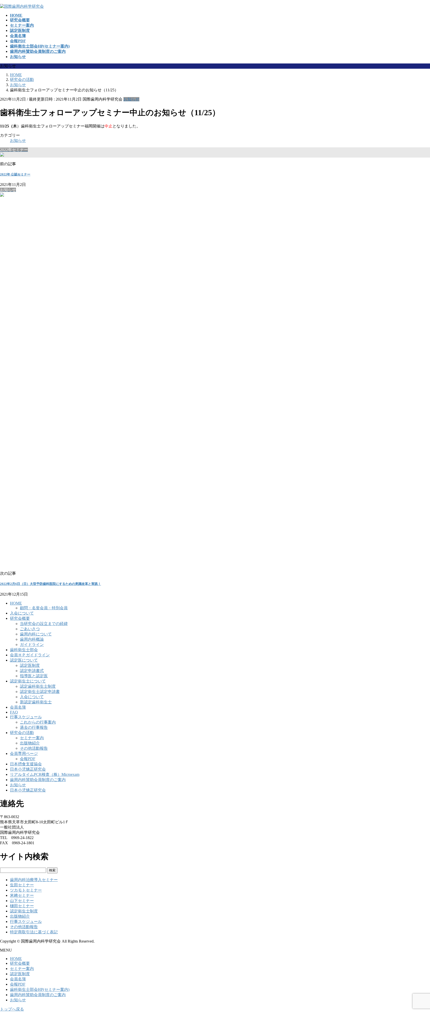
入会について (22, 613)
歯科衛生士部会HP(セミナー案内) (39, 989)
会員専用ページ (24, 753)
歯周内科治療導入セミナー (34, 880)
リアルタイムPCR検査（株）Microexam (44, 774)
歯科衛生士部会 (24, 650)
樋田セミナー (22, 906)
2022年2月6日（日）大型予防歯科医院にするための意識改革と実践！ (50, 584)
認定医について (24, 660)
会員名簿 (18, 707)
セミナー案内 (32, 738)
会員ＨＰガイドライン (30, 655)
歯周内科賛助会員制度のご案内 (38, 780)
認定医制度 (30, 665)
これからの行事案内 (38, 722)
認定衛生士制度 (24, 911)
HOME (16, 603)
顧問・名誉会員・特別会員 (44, 608)
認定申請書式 (32, 671)
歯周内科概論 (32, 639)
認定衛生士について (28, 681)
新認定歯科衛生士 (36, 702)
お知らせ (131, 99)
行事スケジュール (26, 717)
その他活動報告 (34, 748)
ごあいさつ (30, 629)
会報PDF (27, 759)
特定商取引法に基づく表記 (34, 932)
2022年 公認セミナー (15, 174)
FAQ (14, 712)
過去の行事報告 (34, 727)
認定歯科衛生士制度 (38, 686)
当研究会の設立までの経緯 (44, 623)
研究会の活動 (22, 733)
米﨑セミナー (22, 895)
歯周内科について (36, 634)
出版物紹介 (30, 743)
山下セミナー (22, 901)
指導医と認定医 (34, 676)
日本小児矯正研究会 (28, 769)
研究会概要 (20, 618)
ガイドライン (32, 644)
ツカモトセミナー (26, 890)
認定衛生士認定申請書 (40, 691)
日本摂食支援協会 (26, 764)
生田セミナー (22, 885)
